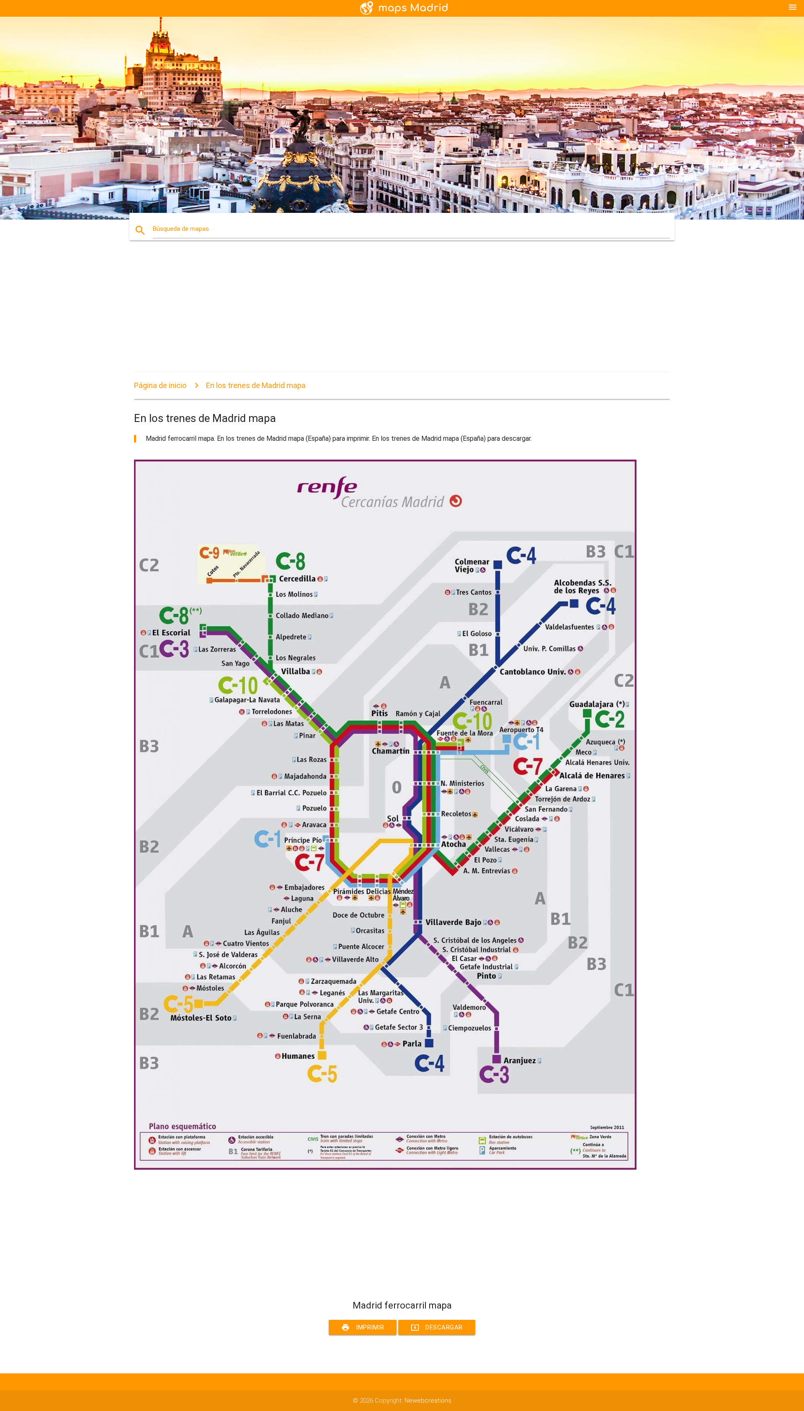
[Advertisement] (385, 313)
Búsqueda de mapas (181, 229)
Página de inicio (160, 385)
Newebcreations (428, 1400)
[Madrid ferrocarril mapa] (385, 1167)
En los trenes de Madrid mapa (256, 385)
